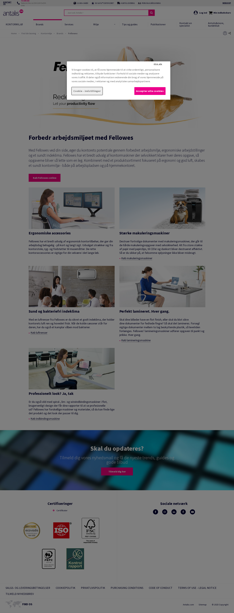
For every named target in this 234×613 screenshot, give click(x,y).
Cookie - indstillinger (87, 91)
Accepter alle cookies (150, 91)
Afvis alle (158, 64)
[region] (118, 80)
